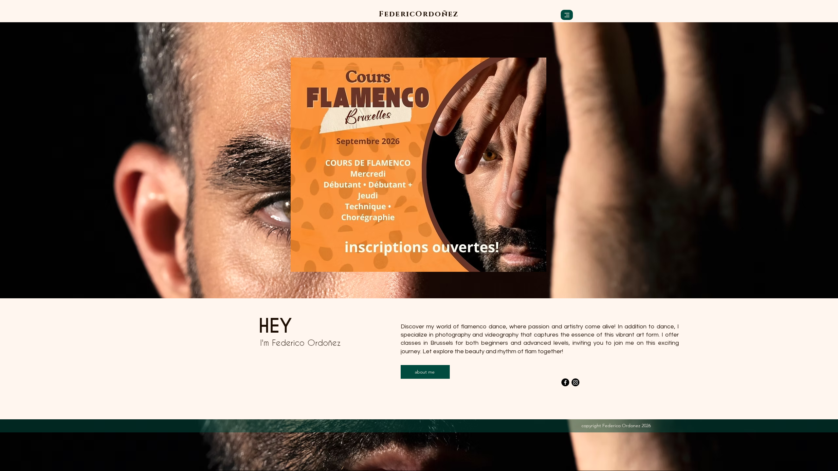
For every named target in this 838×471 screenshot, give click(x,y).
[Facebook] (565, 382)
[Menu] (567, 15)
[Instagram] (575, 382)
